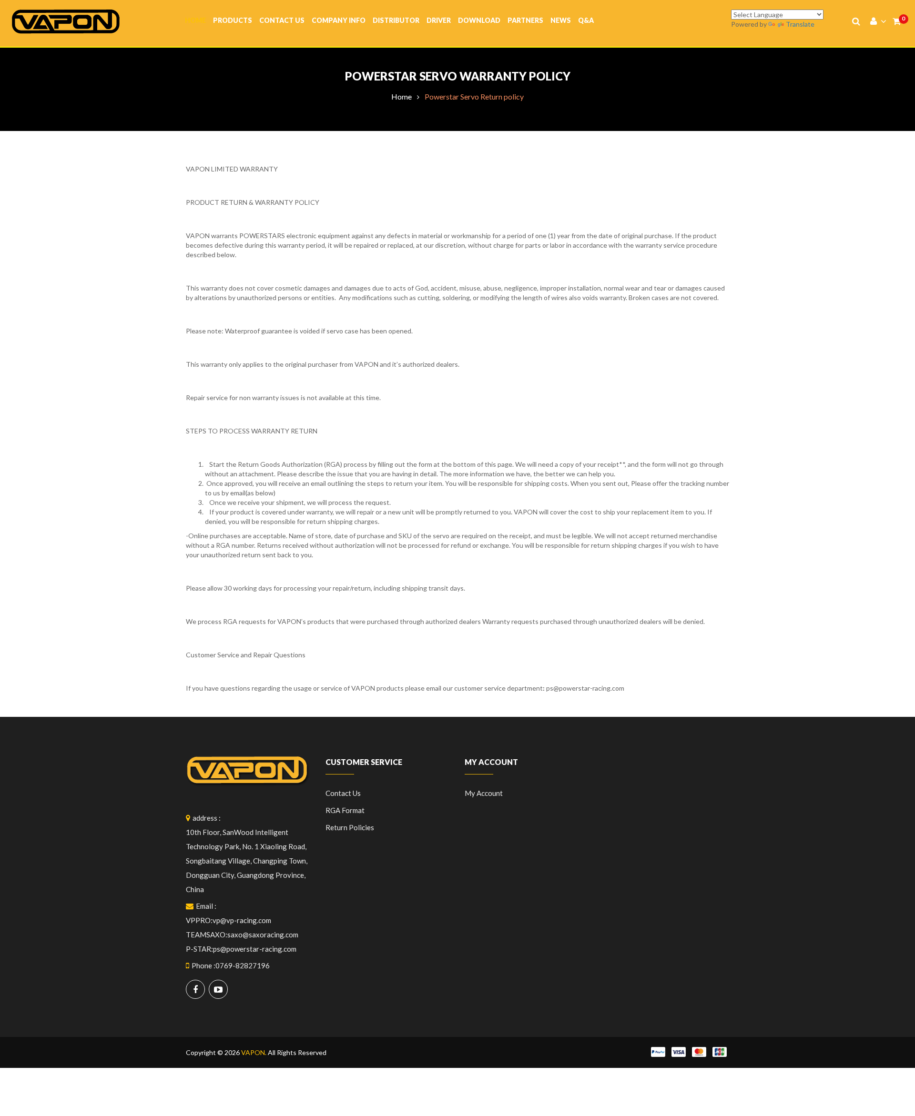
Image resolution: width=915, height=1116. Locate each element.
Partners (525, 20)
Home (195, 20)
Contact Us (282, 20)
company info (339, 20)
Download (479, 20)
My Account (484, 793)
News (560, 20)
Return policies (349, 827)
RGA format (345, 810)
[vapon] (66, 21)
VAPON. (253, 1052)
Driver (439, 20)
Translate (800, 24)
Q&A (586, 20)
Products (232, 20)
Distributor (396, 20)
